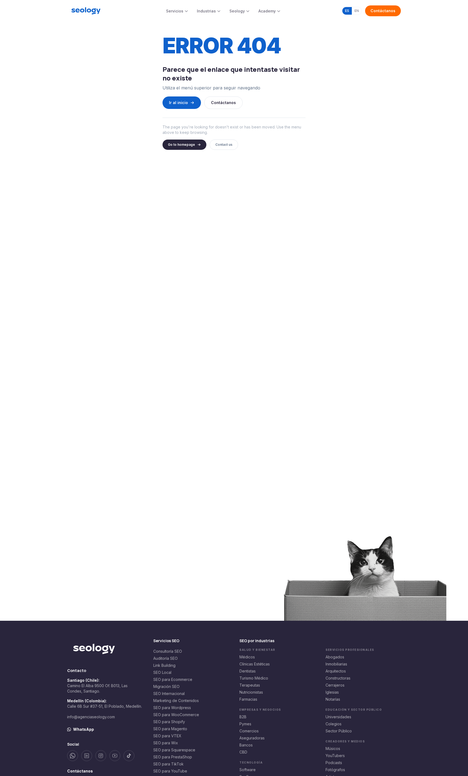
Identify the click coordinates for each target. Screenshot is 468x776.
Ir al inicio (178, 102)
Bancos (246, 745)
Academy (267, 11)
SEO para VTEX (167, 735)
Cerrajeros (335, 685)
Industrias (206, 11)
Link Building (164, 665)
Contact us (223, 145)
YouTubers (335, 755)
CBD (243, 752)
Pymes (245, 724)
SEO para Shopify (169, 721)
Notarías (333, 699)
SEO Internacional (169, 693)
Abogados (335, 657)
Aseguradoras (252, 738)
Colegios (334, 724)
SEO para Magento (170, 728)
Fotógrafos (335, 769)
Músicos (333, 748)
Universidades (338, 716)
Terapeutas (249, 685)
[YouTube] (114, 755)
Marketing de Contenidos (176, 700)
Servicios (174, 11)
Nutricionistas (251, 692)
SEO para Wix (165, 743)
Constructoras (338, 678)
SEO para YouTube (170, 771)
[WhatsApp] (72, 755)
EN (357, 11)
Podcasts (334, 762)
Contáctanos (382, 10)
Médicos (247, 657)
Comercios (249, 731)
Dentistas (247, 671)
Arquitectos (336, 671)
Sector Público (339, 731)
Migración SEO (166, 686)
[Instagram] (100, 755)
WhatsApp (83, 729)
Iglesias (332, 692)
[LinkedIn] (86, 755)
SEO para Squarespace (174, 750)
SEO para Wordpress (172, 707)
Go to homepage (181, 145)
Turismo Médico (253, 678)
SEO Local (162, 672)
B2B (242, 716)
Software (247, 769)
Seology (237, 11)
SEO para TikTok (168, 764)
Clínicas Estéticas (254, 664)
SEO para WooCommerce (176, 714)
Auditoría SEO (165, 658)
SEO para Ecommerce (172, 679)
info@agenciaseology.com (91, 716)
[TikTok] (128, 755)
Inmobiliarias (336, 664)
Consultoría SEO (167, 651)
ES (347, 11)
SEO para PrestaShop (172, 757)
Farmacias (248, 699)
